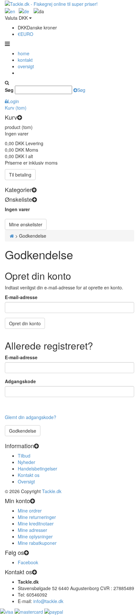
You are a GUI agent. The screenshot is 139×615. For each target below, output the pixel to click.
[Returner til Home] (12, 235)
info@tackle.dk (48, 601)
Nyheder (26, 462)
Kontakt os (28, 475)
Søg (9, 90)
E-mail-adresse (21, 297)
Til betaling (20, 174)
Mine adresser (32, 530)
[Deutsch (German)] (10, 10)
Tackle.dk (51, 491)
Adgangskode (20, 381)
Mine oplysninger (35, 536)
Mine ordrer (30, 510)
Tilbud (24, 455)
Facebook (28, 562)
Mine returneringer (37, 517)
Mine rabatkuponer (37, 543)
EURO (25, 34)
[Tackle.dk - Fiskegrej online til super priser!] (51, 3)
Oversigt (26, 481)
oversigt (26, 66)
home (23, 53)
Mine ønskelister (25, 224)
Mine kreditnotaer (36, 523)
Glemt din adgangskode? (30, 417)
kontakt (25, 60)
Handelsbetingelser (37, 468)
